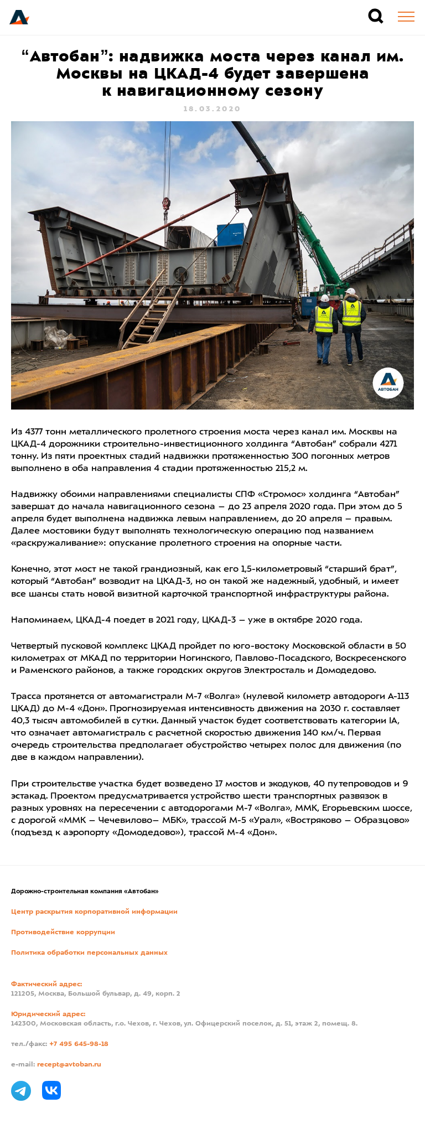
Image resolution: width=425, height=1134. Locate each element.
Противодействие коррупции (63, 932)
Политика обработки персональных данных (89, 953)
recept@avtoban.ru (69, 1064)
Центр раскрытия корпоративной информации (94, 912)
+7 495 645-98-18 (78, 1044)
